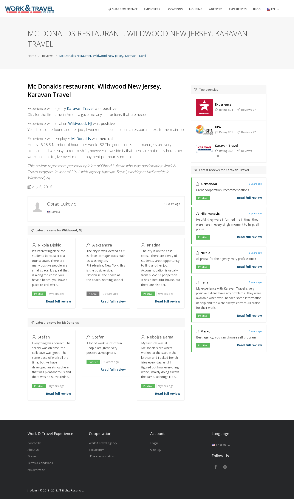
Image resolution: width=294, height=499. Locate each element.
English (221, 445)
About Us (33, 450)
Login (154, 443)
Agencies (216, 9)
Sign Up (155, 450)
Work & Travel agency (103, 443)
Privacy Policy (36, 469)
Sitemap (33, 456)
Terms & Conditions (40, 463)
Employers (152, 9)
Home (32, 56)
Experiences (238, 9)
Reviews (47, 56)
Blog (257, 9)
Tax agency (96, 450)
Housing (196, 9)
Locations (175, 9)
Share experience (124, 9)
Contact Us (35, 443)
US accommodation (101, 456)
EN (273, 9)
